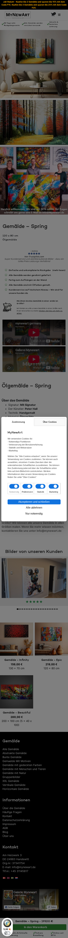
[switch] (7, 933)
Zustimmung (18, 422)
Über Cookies (50, 422)
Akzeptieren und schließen (34, 501)
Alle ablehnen (34, 507)
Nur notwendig (34, 513)
